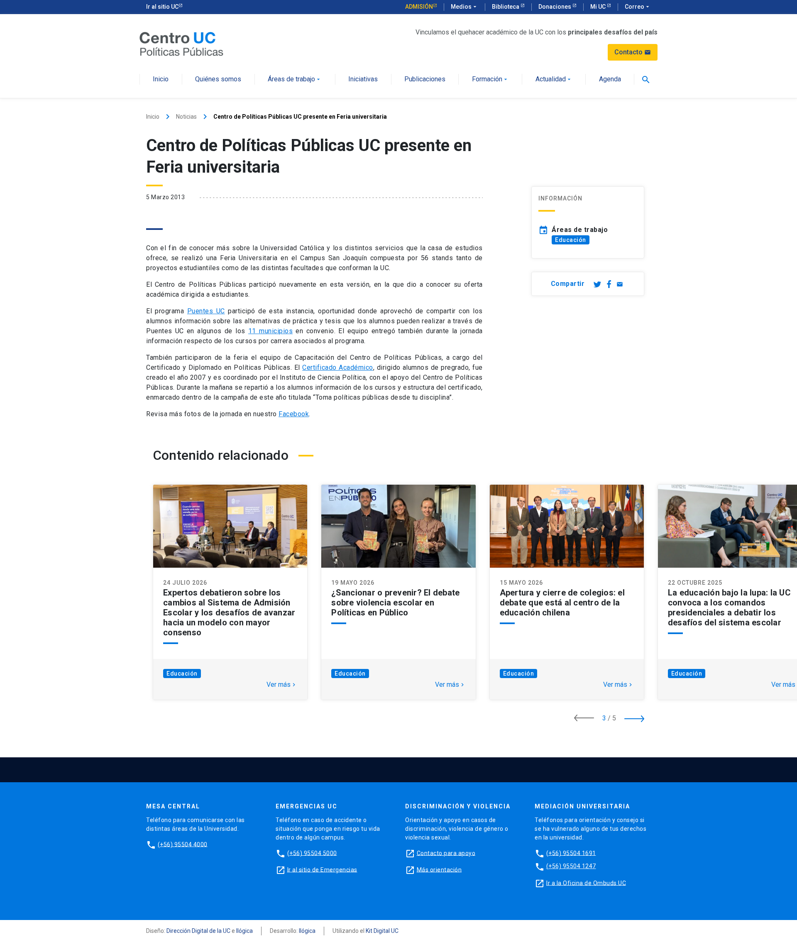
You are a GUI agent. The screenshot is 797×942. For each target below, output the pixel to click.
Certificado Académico (337, 367)
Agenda (610, 79)
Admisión (419, 6)
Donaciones (555, 6)
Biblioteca (506, 6)
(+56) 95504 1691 (571, 852)
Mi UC (598, 6)
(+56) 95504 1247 (571, 866)
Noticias (186, 116)
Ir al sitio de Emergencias (322, 869)
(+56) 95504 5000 (312, 852)
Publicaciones (424, 79)
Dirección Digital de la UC (198, 930)
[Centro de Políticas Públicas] (181, 43)
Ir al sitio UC (162, 6)
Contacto (632, 52)
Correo (638, 6)
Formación (490, 79)
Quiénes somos (218, 79)
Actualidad (553, 79)
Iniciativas (363, 79)
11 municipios (270, 331)
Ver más (281, 684)
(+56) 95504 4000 (183, 844)
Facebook (294, 414)
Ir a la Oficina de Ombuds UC (586, 882)
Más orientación (439, 869)
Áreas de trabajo (295, 79)
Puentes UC (206, 311)
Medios (464, 6)
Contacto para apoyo (446, 852)
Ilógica (244, 930)
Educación (570, 240)
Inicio (161, 79)
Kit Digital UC (382, 930)
